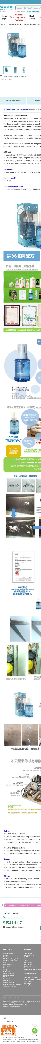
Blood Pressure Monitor (31, 978)
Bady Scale (27, 983)
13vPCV (26, 959)
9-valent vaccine (29, 955)
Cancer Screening (8, 973)
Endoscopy (6, 971)
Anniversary (32, 1041)
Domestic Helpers (8, 975)
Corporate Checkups (9, 986)
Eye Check (6, 979)
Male (4, 962)
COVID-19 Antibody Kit (10, 960)
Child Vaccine (28, 953)
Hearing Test (7, 980)
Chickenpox (27, 966)
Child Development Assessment (12, 984)
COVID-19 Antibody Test (10, 959)
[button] (36, 70)
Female (5, 955)
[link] (8, 1021)
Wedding (23, 1041)
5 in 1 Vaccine (28, 962)
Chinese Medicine (8, 982)
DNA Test (6, 977)
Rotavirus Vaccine (29, 968)
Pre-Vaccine (6, 957)
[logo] (6, 12)
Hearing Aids (28, 985)
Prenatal (5, 968)
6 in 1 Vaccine (28, 964)
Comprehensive (8, 953)
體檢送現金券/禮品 (33, 11)
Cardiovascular (7, 964)
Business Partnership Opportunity (28, 1039)
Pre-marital (6, 966)
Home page (4, 17)
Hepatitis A (27, 960)
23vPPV (26, 957)
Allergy (5, 970)
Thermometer (28, 981)
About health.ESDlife (9, 1039)
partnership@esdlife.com (13, 1006)
